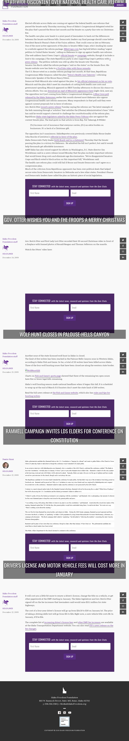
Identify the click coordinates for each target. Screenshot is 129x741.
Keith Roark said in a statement (69, 139)
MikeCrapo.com (71, 48)
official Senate (67, 55)
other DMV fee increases (89, 622)
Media (84, 5)
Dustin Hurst (8, 459)
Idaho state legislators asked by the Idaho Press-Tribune (62, 116)
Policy (74, 5)
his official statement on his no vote (94, 81)
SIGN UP (69, 203)
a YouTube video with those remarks (73, 68)
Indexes (53, 5)
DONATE (120, 5)
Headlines (8, 36)
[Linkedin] (123, 39)
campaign (82, 55)
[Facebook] (123, 28)
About (43, 5)
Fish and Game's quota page (48, 375)
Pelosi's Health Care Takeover (81, 74)
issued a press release (51, 106)
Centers (64, 5)
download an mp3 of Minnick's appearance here (70, 90)
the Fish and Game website (65, 392)
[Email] (123, 33)
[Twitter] (123, 22)
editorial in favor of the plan (64, 136)
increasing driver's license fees (58, 622)
